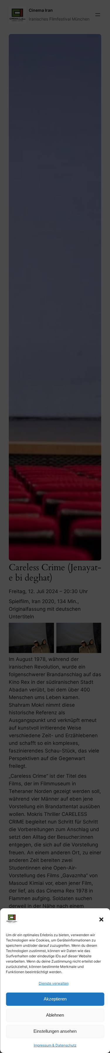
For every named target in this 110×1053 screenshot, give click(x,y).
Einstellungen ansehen (55, 1031)
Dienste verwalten (54, 983)
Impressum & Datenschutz (55, 1045)
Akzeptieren (55, 998)
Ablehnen (55, 1015)
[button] (101, 919)
